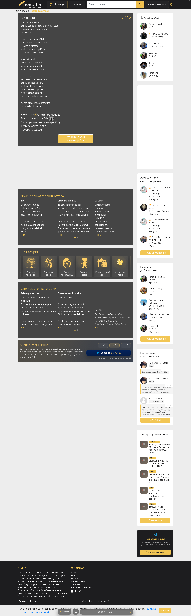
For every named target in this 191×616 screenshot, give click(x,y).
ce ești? (99, 200)
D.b (46, 118)
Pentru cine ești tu (157, 24)
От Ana (152, 66)
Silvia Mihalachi (156, 401)
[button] (57, 4)
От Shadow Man (156, 46)
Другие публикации (155, 253)
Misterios (153, 53)
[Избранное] (171, 4)
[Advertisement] (75, 167)
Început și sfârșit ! (156, 288)
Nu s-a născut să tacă (158, 363)
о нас (73, 573)
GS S (151, 366)
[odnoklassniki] (72, 591)
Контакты (75, 576)
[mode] (76, 612)
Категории (30, 252)
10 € (126, 345)
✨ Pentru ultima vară (158, 34)
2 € (103, 345)
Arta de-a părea (156, 398)
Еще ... (24, 235)
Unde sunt (153, 326)
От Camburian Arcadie (159, 211)
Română (23, 601)
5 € (114, 345)
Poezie (98, 310)
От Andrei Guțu (156, 243)
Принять (164, 610)
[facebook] (76, 591)
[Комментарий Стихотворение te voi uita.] (124, 17)
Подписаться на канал (155, 552)
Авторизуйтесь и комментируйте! (76, 139)
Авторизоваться (157, 4)
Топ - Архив (155, 420)
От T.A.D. (153, 291)
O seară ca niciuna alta (69, 293)
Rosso (151, 63)
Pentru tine (153, 73)
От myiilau (153, 76)
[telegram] (79, 591)
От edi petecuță (156, 37)
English (33, 601)
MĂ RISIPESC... (155, 43)
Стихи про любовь (48, 114)
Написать (77, 4)
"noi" (23, 200)
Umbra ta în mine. (67, 200)
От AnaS (152, 27)
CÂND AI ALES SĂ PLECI (159, 314)
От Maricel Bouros (157, 306)
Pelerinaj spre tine (30, 293)
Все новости (155, 520)
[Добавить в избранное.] (129, 17)
